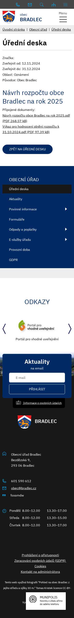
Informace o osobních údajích (42, 403)
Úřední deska (61, 29)
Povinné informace (23, 209)
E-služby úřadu (20, 240)
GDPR (13, 260)
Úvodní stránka (13, 29)
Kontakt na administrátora (40, 572)
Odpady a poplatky (23, 229)
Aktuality (15, 199)
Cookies (40, 566)
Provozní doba (19, 250)
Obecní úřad (38, 29)
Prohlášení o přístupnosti (40, 555)
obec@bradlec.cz (23, 488)
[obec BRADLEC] (9, 17)
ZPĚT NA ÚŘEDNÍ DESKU (27, 149)
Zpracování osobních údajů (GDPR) (40, 561)
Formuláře (16, 219)
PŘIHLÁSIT (37, 389)
